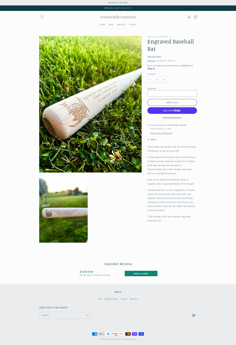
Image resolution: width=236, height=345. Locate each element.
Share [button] (153, 139)
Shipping (151, 61)
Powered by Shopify (129, 339)
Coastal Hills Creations (113, 339)
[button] (42, 17)
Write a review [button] (141, 273)
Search (124, 299)
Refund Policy (111, 299)
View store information (161, 133)
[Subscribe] (87, 315)
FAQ (100, 299)
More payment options (172, 117)
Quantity (151, 74)
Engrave (151, 88)
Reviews (134, 299)
